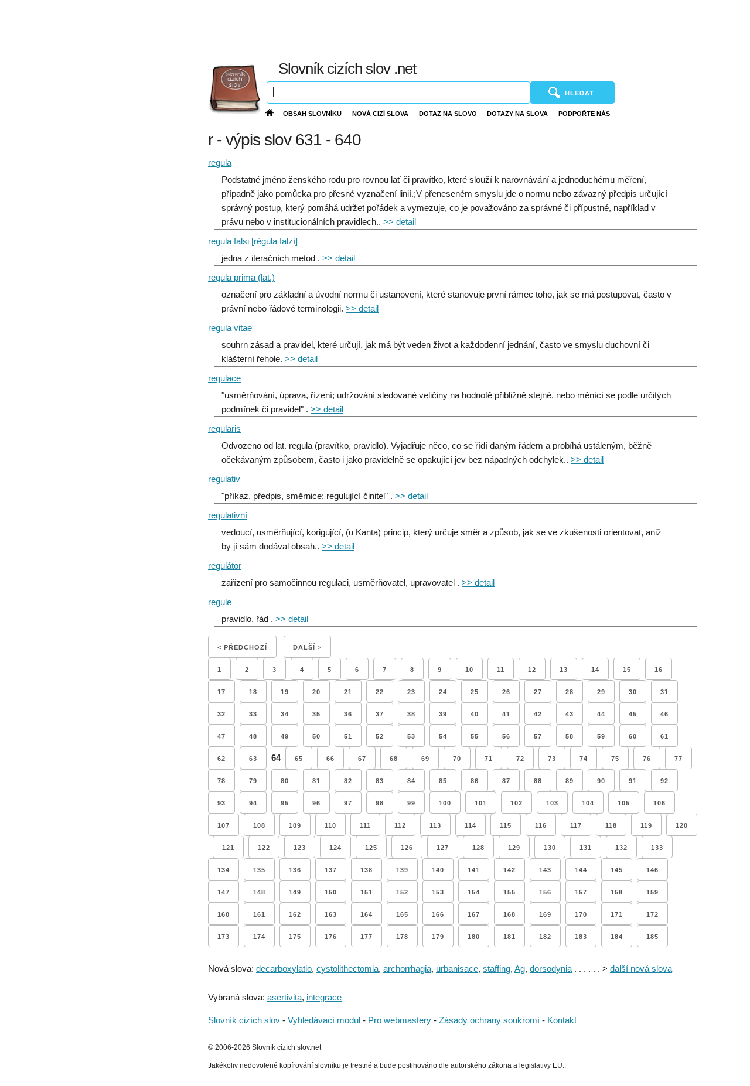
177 (366, 936)
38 (411, 714)
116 (541, 825)
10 (469, 669)
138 (366, 869)
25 (475, 691)
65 (299, 758)
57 (538, 736)
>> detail (399, 222)
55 (475, 736)
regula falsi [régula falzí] (253, 241)
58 (569, 736)
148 (259, 892)
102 (516, 803)
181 (509, 936)
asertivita (284, 997)
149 (295, 892)
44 (601, 714)
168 (509, 914)
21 (348, 691)
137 (331, 869)
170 (581, 914)
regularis (224, 428)
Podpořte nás (584, 113)
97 (348, 803)
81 (316, 780)
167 (474, 914)
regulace (224, 378)
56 (506, 736)
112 (400, 825)
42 (538, 714)
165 (402, 914)
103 (552, 803)
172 (652, 914)
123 (300, 847)
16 (658, 669)
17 (221, 691)
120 (682, 825)
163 (331, 914)
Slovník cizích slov (244, 1020)
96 (316, 803)
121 (228, 847)
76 (647, 758)
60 (633, 736)
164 (366, 914)
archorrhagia (407, 969)
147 (223, 892)
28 (569, 691)
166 (438, 914)
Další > (307, 647)
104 (588, 803)
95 (285, 803)
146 (652, 869)
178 (402, 936)
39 (443, 714)
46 (664, 714)
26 (506, 691)
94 (253, 803)
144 (581, 869)
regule (219, 602)
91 (633, 780)
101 (481, 803)
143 (545, 869)
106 (659, 803)
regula (219, 163)
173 (223, 936)
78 (221, 780)
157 (581, 892)
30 (633, 691)
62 (221, 758)
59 (601, 736)
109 (295, 825)
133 (657, 847)
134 (223, 869)
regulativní (227, 515)
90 (601, 780)
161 (259, 914)
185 (652, 936)
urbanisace (457, 969)
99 (411, 803)
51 (348, 736)
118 (611, 825)
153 (438, 892)
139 (402, 869)
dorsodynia (551, 969)
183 (581, 936)
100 (445, 803)
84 (411, 780)
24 (443, 691)
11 (500, 669)
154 (474, 892)
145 (617, 869)
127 (443, 847)
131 (585, 847)
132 (621, 847)
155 (509, 892)
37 (380, 714)
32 (221, 714)
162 (295, 914)
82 (348, 780)
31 (664, 691)
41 (506, 714)
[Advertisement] (476, 29)
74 (583, 758)
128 (478, 847)
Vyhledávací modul (324, 1020)
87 (506, 780)
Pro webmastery (399, 1020)
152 (402, 892)
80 (285, 780)
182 (545, 936)
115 (506, 825)
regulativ (224, 479)
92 (664, 780)
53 (411, 736)
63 (253, 758)
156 (545, 892)
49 (285, 736)
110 (330, 825)
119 (646, 825)
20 (316, 691)
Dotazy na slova (517, 113)
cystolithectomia (347, 969)
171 (617, 914)
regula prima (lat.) (241, 277)
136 (295, 869)
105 (624, 803)
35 (316, 714)
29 (601, 691)
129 (514, 847)
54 (443, 736)
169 (545, 914)
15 (627, 669)
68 (394, 758)
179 (438, 936)
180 (474, 936)
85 (443, 780)
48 (253, 736)
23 (411, 691)
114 (470, 825)
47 (221, 736)
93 (221, 803)
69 (425, 758)
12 (532, 669)
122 (264, 847)
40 (475, 714)
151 (366, 892)
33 (253, 714)
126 (407, 847)
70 (457, 758)
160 (223, 914)
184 (617, 936)
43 (569, 714)
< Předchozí (242, 647)
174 (259, 936)
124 (335, 847)
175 (295, 936)
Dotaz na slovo (448, 113)
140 (438, 869)
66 (330, 758)
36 (348, 714)
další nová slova (641, 969)
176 (331, 936)
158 (617, 892)
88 (538, 780)
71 (489, 758)
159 (652, 892)
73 (552, 758)
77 (678, 758)
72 (520, 758)
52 (380, 736)
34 (285, 714)
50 (316, 736)
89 (569, 780)
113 (435, 825)
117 (576, 825)
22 (380, 691)
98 (380, 803)
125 (371, 847)
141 (474, 869)
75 (615, 758)
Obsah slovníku (312, 113)
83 (380, 780)
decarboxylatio (284, 969)
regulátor (224, 566)
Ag (519, 969)
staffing (496, 969)
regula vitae (230, 328)
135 (259, 869)
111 (365, 825)
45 (633, 714)
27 (538, 691)
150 (331, 892)
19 (285, 691)
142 (509, 869)
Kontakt (562, 1020)
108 (259, 825)
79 (253, 780)
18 (253, 691)
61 (664, 736)
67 (362, 758)
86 (475, 780)
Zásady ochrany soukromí (489, 1020)
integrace (324, 997)
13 (564, 669)
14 (595, 669)
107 (223, 825)
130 (550, 847)
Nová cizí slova (380, 113)
